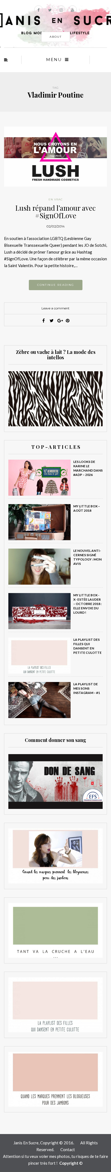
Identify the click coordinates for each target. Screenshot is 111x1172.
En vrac (55, 199)
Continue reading (55, 285)
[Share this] (43, 320)
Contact (67, 1149)
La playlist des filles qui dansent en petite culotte (87, 646)
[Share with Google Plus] (59, 320)
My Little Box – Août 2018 (86, 508)
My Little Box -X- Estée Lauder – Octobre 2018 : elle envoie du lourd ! (87, 603)
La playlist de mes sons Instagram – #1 (86, 688)
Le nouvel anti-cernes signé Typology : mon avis (87, 557)
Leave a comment (55, 308)
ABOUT (56, 37)
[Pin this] (67, 320)
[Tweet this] (51, 320)
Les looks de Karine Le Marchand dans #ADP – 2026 (88, 468)
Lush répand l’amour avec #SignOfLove (55, 211)
